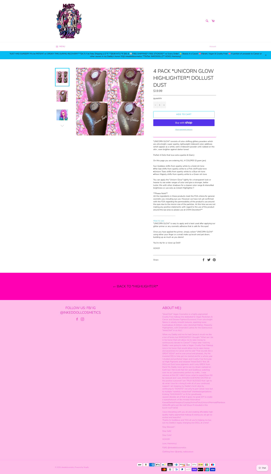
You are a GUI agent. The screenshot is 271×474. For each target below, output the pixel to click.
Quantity (157, 98)
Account (212, 46)
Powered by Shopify (82, 467)
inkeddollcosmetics (67, 467)
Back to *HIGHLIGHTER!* (137, 286)
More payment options (183, 129)
